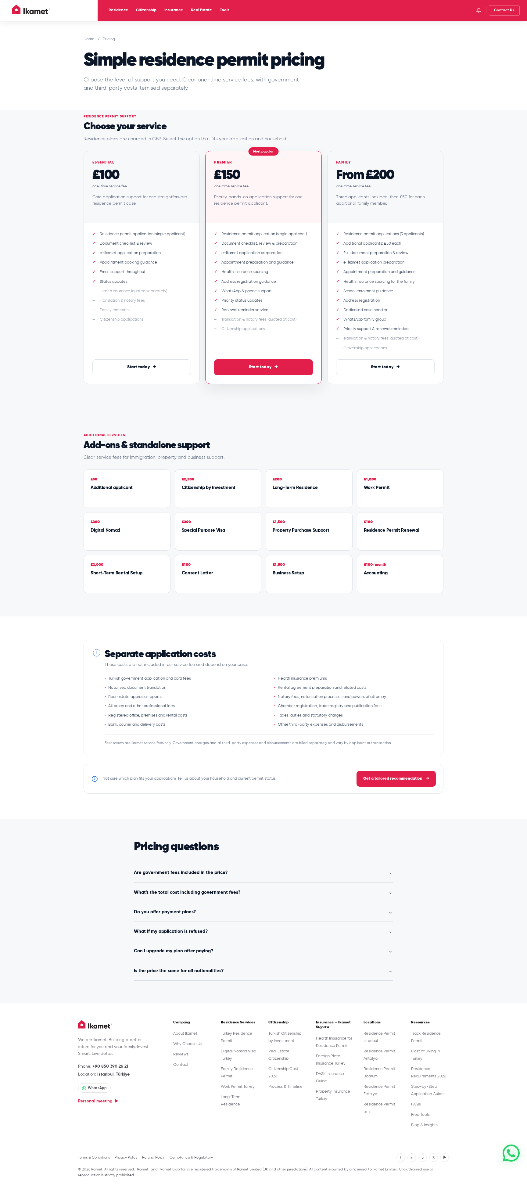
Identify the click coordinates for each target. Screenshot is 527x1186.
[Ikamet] (31, 10)
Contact (180, 1065)
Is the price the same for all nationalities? (263, 971)
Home (89, 39)
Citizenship (146, 10)
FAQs (416, 1104)
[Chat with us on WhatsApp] (511, 1153)
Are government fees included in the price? (263, 872)
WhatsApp (97, 1088)
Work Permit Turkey (238, 1087)
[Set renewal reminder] (479, 10)
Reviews (180, 1054)
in (411, 1157)
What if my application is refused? (263, 931)
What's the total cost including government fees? (263, 892)
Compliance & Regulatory (191, 1157)
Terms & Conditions (94, 1157)
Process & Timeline (285, 1087)
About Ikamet (185, 1034)
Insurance (173, 10)
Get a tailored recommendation (396, 779)
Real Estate (201, 10)
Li (422, 1157)
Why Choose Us (187, 1044)
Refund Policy (153, 1157)
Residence (118, 10)
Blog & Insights (424, 1125)
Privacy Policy (126, 1157)
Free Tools (420, 1115)
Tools (224, 10)
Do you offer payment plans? (263, 912)
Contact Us (504, 10)
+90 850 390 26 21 (110, 1066)
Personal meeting (98, 1101)
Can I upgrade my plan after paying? (263, 951)
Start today (141, 367)
